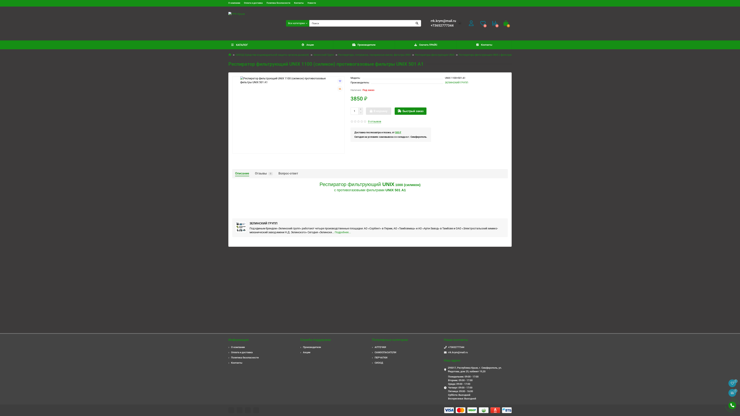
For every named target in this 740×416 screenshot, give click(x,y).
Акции (310, 44)
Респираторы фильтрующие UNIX (434, 54)
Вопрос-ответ (288, 173)
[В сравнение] (340, 88)
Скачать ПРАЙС (428, 44)
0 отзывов (374, 121)
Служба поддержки (315, 340)
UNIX (388, 184)
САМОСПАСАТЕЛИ (385, 352)
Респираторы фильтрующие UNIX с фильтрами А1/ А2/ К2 (492, 54)
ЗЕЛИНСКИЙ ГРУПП (456, 82)
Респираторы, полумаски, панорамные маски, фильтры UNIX (374, 54)
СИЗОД (379, 362)
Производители (366, 44)
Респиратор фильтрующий (351, 184)
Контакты (299, 3)
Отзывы (263, 173)
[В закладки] (340, 81)
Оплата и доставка (253, 3)
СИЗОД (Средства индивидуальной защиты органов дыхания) (272, 54)
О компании (234, 3)
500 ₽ (398, 132)
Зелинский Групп (323, 54)
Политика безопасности (278, 3)
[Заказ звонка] (732, 405)
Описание (242, 173)
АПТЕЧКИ (380, 347)
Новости (312, 3)
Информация (238, 340)
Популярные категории (390, 340)
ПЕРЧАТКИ (381, 357)
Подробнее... (343, 232)
